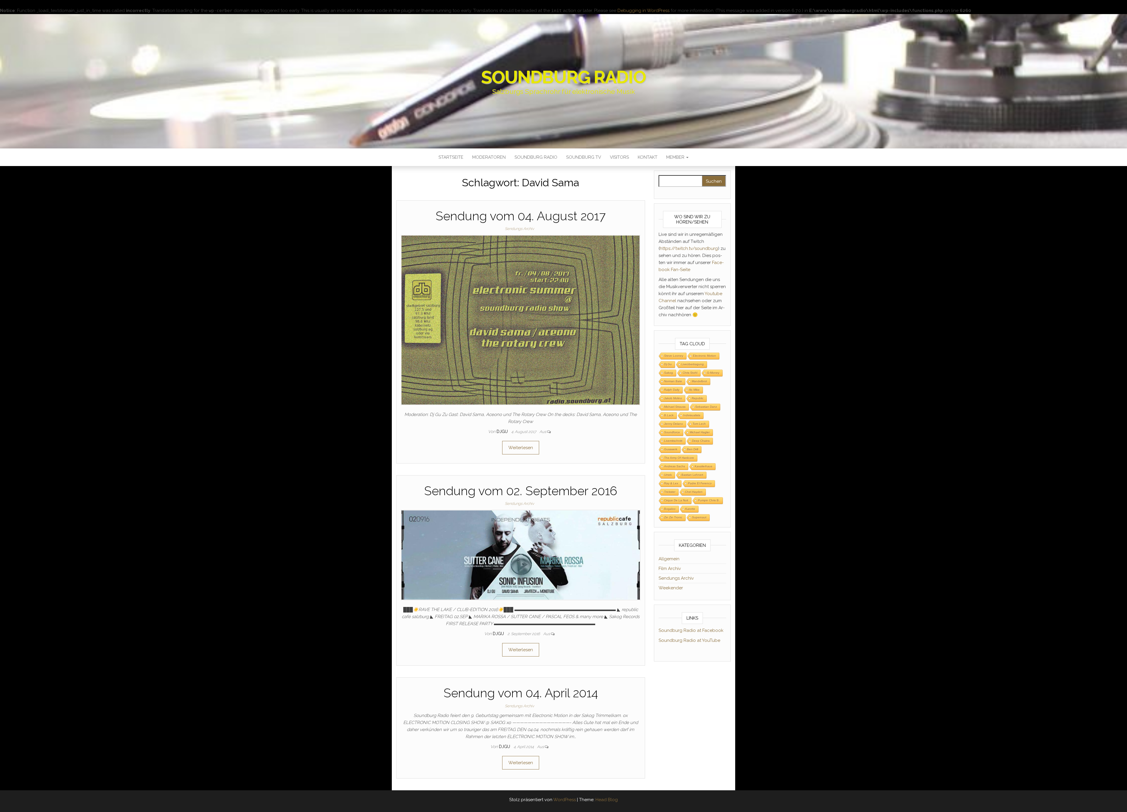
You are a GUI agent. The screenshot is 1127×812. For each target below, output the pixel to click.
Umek (668, 474)
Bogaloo (670, 508)
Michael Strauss (675, 406)
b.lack (669, 415)
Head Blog (606, 799)
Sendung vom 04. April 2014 (520, 693)
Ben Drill (692, 449)
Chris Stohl (690, 372)
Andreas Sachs (674, 466)
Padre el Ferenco (700, 483)
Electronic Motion (704, 355)
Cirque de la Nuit (676, 500)
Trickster (669, 491)
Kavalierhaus (703, 466)
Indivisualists (691, 415)
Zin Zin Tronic (673, 517)
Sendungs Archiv (519, 228)
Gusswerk (670, 449)
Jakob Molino (673, 398)
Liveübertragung (692, 364)
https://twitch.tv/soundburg (689, 248)
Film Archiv (670, 568)
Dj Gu (668, 364)
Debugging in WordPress (643, 10)
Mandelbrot (699, 381)
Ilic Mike (694, 389)
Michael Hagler (700, 432)
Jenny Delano (673, 423)
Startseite (450, 157)
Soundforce (672, 432)
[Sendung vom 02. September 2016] (520, 554)
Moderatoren (489, 157)
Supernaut (699, 517)
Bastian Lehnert (692, 474)
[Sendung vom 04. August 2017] (520, 319)
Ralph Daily (671, 389)
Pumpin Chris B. (709, 500)
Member (676, 157)
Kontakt (647, 157)
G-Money (713, 372)
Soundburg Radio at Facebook (691, 630)
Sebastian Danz (706, 406)
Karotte (690, 508)
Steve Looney (673, 355)
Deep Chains (701, 440)
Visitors (619, 157)
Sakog (668, 372)
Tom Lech (699, 423)
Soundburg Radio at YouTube (689, 640)
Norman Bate (673, 381)
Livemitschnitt (673, 440)
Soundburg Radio (563, 77)
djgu (503, 431)
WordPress (564, 799)
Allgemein (669, 558)
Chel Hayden (694, 491)
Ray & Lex (671, 483)
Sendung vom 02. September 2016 (520, 491)
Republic (697, 398)
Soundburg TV (583, 157)
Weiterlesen (520, 447)
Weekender (671, 588)
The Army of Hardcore (679, 457)
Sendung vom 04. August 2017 (520, 216)
